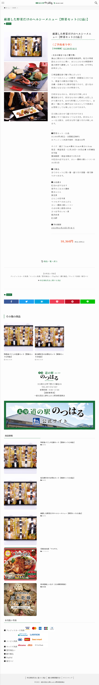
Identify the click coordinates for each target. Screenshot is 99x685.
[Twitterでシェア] (26, 302)
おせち (9, 24)
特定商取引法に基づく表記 (36, 678)
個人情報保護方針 (54, 678)
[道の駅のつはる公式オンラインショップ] (49, 3)
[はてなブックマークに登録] (42, 302)
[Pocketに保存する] (57, 302)
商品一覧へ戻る (51, 261)
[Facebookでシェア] (11, 302)
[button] (96, 3)
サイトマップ (67, 678)
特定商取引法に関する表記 (50, 280)
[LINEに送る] (87, 302)
